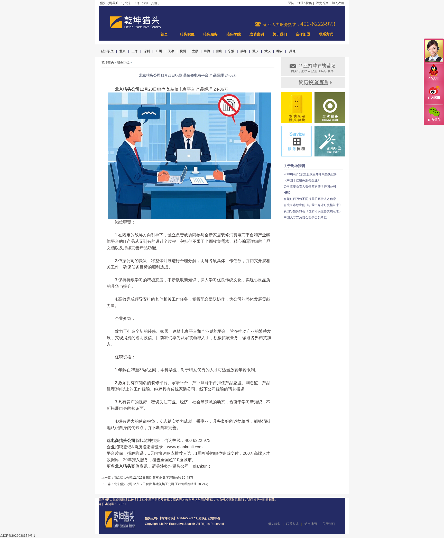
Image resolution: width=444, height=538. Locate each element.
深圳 (145, 3)
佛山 (219, 51)
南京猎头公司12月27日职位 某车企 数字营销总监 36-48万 (153, 477)
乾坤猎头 (107, 62)
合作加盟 (303, 34)
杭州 (183, 51)
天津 (171, 51)
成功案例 (256, 34)
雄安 (279, 51)
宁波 (231, 51)
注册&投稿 (305, 3)
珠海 (207, 51)
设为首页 (322, 3)
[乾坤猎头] (119, 528)
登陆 (291, 3)
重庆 (255, 51)
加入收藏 (338, 3)
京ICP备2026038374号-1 (17, 535)
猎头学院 (233, 34)
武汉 (267, 51)
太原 (195, 51)
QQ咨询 (434, 72)
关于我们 (280, 34)
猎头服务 (210, 34)
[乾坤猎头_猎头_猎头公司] (135, 28)
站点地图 (310, 524)
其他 (154, 3)
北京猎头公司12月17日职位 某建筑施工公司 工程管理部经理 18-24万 (161, 484)
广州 (159, 51)
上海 (137, 3)
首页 (164, 34)
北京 (128, 3)
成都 (243, 51)
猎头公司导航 (109, 3)
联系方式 (326, 34)
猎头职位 (187, 34)
